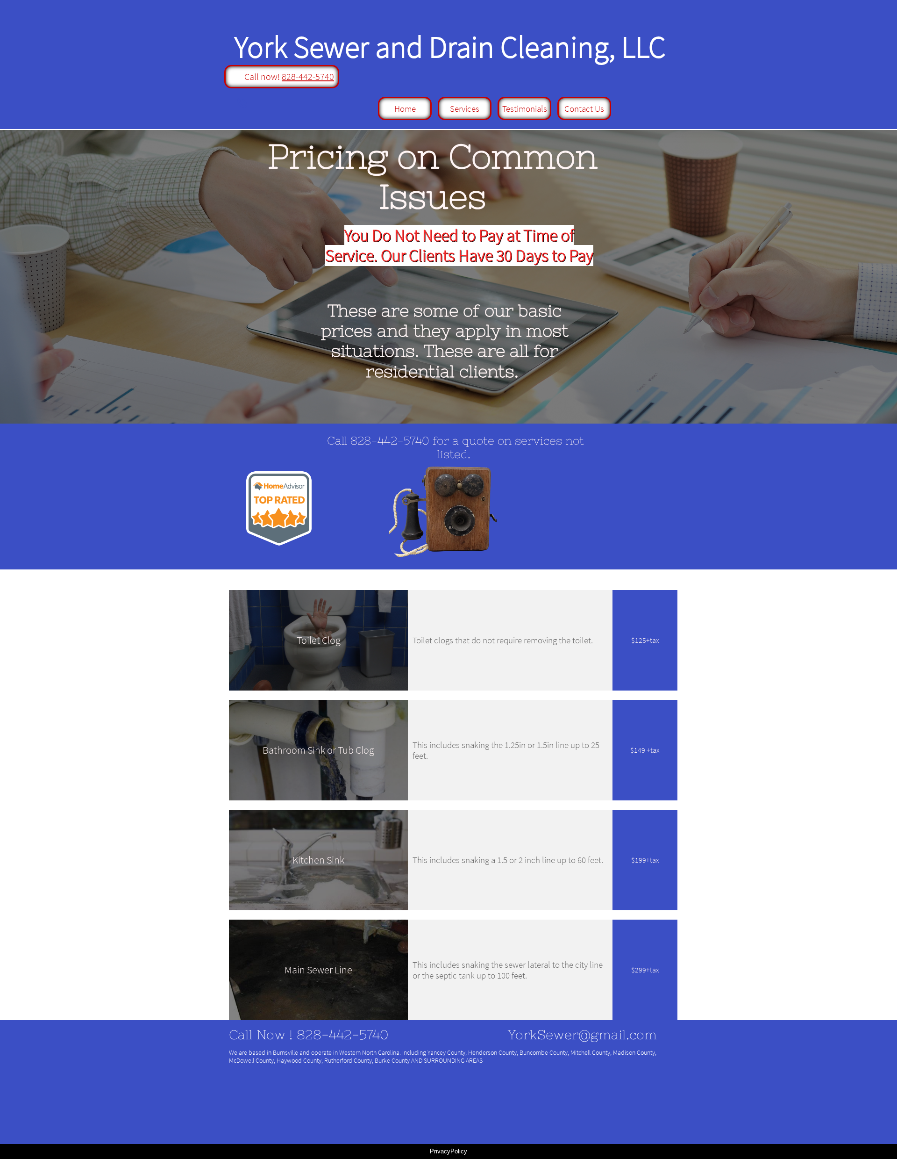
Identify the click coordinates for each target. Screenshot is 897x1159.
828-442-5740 (308, 76)
